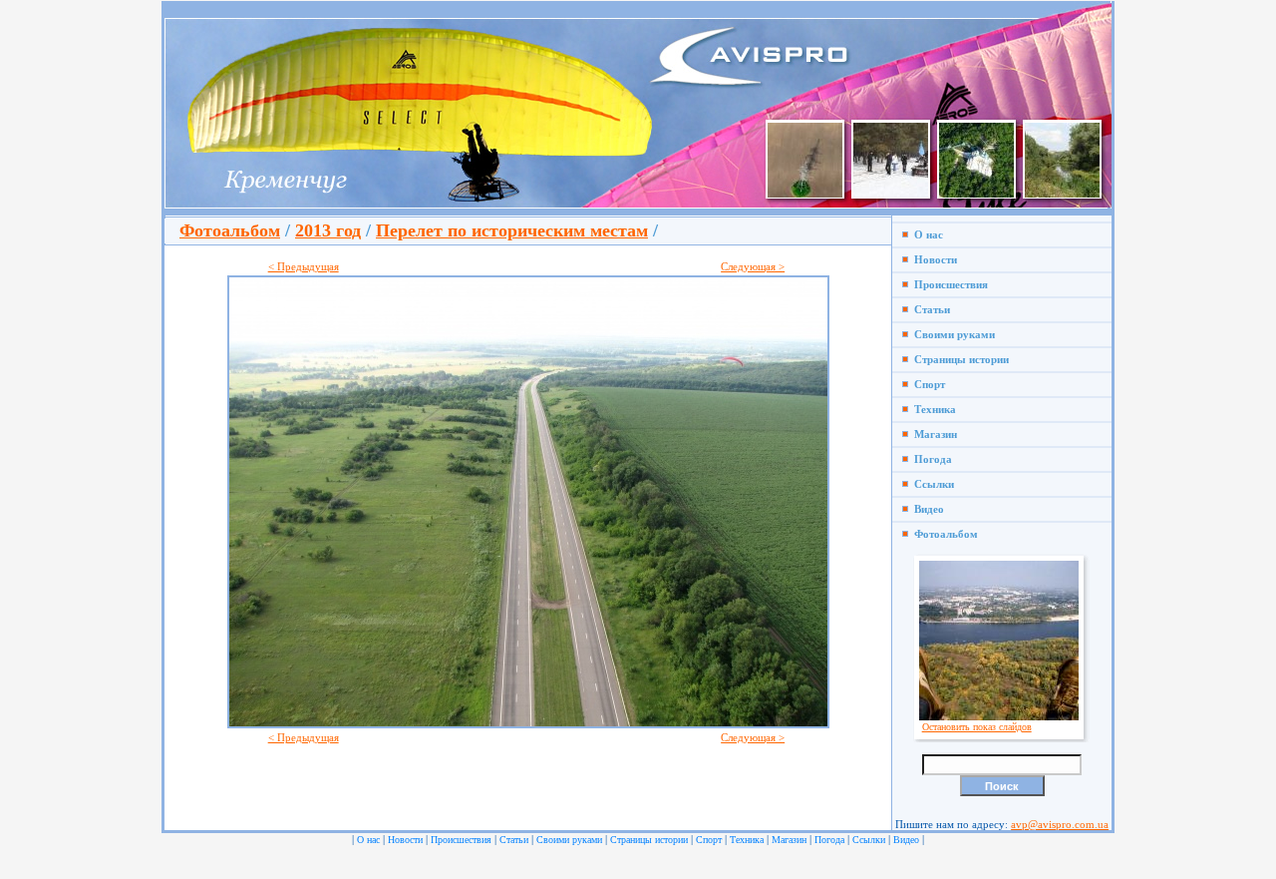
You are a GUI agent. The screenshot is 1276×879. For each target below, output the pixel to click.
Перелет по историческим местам (512, 230)
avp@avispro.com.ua (1060, 824)
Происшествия (948, 284)
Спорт (926, 384)
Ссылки (931, 484)
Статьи (929, 309)
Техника (932, 409)
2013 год (328, 230)
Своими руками (951, 334)
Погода (930, 459)
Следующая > (753, 266)
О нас (925, 234)
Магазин (932, 434)
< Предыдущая (303, 266)
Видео (926, 509)
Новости (932, 259)
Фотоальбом (229, 230)
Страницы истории (958, 359)
